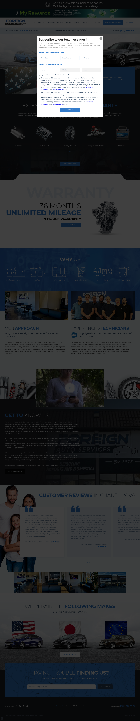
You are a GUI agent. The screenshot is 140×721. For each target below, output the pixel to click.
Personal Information (51, 52)
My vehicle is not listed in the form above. (56, 75)
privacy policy (58, 89)
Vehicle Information (50, 64)
